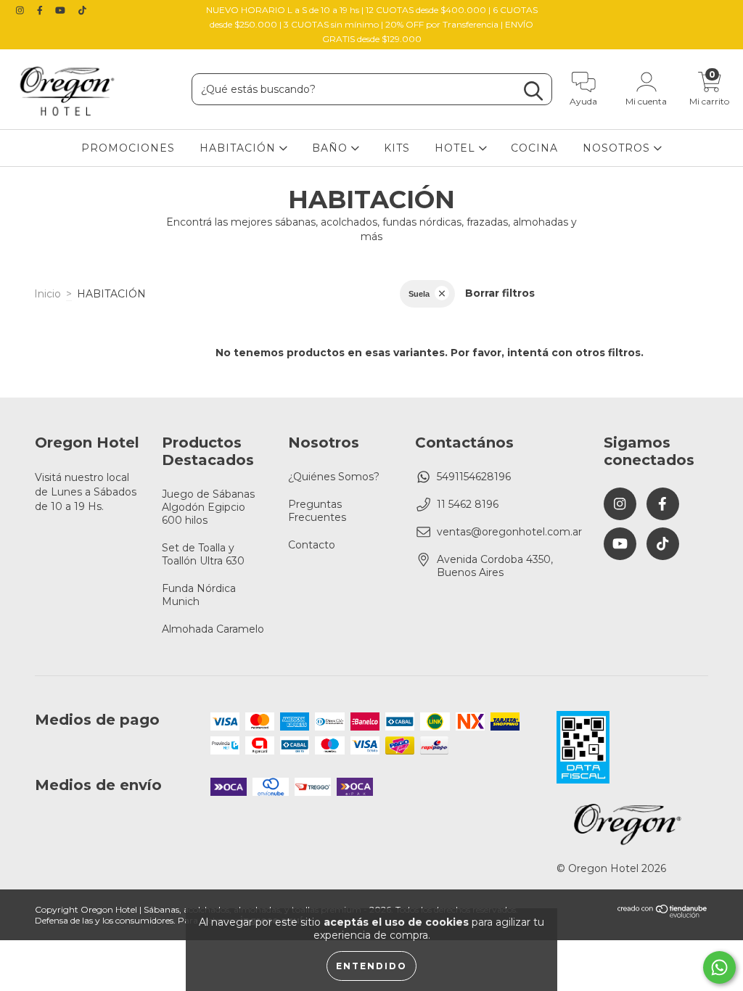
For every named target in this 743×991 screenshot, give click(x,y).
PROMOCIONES (128, 148)
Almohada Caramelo (213, 629)
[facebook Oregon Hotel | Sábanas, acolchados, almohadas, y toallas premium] (41, 10)
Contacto (311, 544)
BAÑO (331, 148)
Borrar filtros (500, 293)
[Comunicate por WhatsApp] (719, 967)
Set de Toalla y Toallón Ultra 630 (203, 554)
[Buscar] (533, 91)
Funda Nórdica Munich (199, 595)
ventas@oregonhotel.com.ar (509, 531)
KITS (397, 148)
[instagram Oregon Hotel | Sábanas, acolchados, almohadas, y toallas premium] (21, 10)
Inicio (47, 293)
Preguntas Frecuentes (317, 511)
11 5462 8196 (467, 504)
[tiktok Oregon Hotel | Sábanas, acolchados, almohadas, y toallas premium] (82, 10)
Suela (419, 293)
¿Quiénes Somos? (333, 476)
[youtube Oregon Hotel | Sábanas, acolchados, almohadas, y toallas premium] (61, 10)
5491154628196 (474, 476)
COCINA (534, 148)
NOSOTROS (618, 148)
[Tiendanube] (662, 914)
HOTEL (457, 148)
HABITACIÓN (239, 148)
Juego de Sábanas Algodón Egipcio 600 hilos (208, 507)
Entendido (371, 966)
